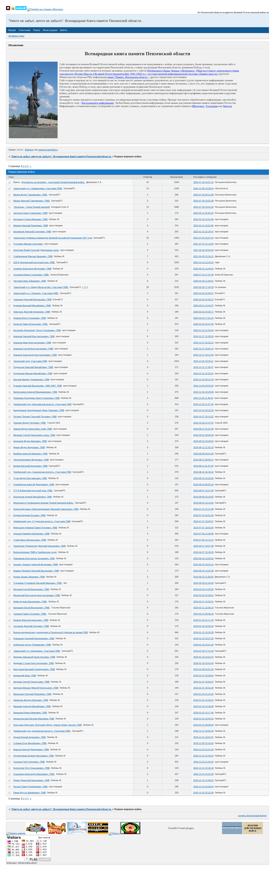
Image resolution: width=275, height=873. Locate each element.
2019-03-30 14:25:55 (203, 589)
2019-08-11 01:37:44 (203, 466)
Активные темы (16, 36)
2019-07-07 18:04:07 (203, 521)
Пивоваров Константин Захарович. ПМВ (34, 558)
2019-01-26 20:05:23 (203, 626)
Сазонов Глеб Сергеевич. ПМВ (29, 762)
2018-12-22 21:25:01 (203, 762)
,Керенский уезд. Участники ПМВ (30, 361)
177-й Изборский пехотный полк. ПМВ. (33, 490)
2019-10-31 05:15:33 (203, 410)
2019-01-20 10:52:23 (203, 657)
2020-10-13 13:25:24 (203, 262)
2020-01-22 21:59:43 (203, 330)
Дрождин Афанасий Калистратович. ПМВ (34, 657)
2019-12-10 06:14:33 (203, 379)
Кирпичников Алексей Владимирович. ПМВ (35, 392)
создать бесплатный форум (252, 815)
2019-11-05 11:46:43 (203, 398)
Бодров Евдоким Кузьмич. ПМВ (29, 515)
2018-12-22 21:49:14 (203, 756)
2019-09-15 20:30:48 (203, 435)
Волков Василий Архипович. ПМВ (30, 466)
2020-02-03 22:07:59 (203, 324)
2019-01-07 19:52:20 (203, 688)
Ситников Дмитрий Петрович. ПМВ (31, 626)
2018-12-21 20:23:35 (203, 774)
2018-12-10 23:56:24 (203, 786)
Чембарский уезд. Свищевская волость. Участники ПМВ (42, 472)
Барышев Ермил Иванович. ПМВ (30, 712)
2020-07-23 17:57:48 (203, 274)
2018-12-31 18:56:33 (203, 731)
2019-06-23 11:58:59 (203, 577)
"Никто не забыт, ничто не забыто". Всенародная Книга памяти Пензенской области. (61, 156)
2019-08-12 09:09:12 (203, 459)
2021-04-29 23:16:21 (203, 256)
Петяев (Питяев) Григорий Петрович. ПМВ (35, 416)
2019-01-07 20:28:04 (203, 675)
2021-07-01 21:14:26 (203, 244)
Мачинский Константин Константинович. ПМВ (36, 595)
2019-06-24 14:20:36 (203, 571)
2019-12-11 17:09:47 (203, 367)
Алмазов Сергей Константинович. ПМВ (33, 348)
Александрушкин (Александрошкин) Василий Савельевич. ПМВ (46, 509)
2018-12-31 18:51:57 (203, 737)
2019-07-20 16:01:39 (203, 515)
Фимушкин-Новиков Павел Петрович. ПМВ (35, 527)
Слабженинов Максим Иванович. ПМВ (33, 256)
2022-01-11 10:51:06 (203, 225)
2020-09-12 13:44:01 (203, 268)
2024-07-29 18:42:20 (203, 207)
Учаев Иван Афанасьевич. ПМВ (29, 540)
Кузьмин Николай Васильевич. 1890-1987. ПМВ (37, 386)
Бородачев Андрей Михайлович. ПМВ (32, 497)
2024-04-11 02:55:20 (203, 213)
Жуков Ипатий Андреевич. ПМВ (29, 737)
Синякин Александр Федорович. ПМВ (32, 268)
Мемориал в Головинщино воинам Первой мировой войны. (43, 503)
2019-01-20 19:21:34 (203, 644)
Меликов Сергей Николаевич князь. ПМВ (34, 435)
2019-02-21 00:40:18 (203, 614)
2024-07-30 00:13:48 (203, 194)
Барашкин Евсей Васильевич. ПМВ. (31, 607)
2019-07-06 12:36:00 (203, 533)
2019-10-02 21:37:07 (203, 423)
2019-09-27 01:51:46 (203, 429)
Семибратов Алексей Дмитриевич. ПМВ (33, 484)
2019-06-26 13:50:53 (203, 558)
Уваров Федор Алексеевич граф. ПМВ (32, 429)
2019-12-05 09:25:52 (203, 386)
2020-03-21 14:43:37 (203, 305)
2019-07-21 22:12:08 (203, 509)
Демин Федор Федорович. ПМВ (29, 447)
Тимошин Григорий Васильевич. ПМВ (32, 299)
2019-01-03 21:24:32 (203, 694)
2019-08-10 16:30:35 (203, 478)
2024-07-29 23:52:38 (203, 201)
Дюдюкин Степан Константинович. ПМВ (33, 663)
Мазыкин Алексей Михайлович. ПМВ (32, 706)
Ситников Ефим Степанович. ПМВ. (31, 274)
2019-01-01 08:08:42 (203, 725)
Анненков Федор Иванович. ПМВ (30, 441)
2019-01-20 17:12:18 (203, 651)
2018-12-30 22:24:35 (203, 743)
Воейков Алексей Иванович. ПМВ (30, 453)
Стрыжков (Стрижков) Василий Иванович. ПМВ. (37, 583)
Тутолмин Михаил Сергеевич (28, 244)
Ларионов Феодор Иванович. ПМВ (30, 700)
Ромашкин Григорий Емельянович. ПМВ (33, 638)
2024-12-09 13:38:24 (203, 188)
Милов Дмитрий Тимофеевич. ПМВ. (31, 201)
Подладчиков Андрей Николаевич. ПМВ (33, 756)
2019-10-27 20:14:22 (203, 416)
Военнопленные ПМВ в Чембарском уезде (35, 552)
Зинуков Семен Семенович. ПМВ (30, 213)
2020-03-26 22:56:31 (203, 293)
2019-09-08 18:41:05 (203, 453)
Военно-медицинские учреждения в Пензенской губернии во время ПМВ (50, 632)
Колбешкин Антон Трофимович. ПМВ (32, 644)
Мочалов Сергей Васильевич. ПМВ (31, 589)
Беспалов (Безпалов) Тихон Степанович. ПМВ (37, 330)
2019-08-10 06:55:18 (203, 484)
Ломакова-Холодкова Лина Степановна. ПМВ (36, 398)
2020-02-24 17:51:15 (203, 318)
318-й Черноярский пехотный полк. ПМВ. (34, 262)
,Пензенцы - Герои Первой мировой (31, 207)
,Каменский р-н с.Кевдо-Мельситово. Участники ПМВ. (40, 287)
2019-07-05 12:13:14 (203, 540)
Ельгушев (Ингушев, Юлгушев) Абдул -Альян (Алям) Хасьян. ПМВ (47, 725)
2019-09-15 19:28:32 (203, 441)
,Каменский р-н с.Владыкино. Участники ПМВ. (36, 651)
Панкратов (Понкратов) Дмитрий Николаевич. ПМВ (39, 546)
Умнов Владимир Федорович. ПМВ (31, 459)
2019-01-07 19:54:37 (203, 682)
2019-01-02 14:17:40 (203, 712)
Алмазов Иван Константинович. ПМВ (32, 342)
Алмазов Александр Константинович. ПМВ (35, 355)
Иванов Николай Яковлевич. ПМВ (30, 225)
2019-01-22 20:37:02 (203, 638)
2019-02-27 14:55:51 (203, 601)
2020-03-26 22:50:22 (203, 299)
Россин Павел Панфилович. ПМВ (30, 786)
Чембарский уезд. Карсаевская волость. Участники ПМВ (42, 404)
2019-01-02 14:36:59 (203, 706)
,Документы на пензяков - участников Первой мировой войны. (53, 182)
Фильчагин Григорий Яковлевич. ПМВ (32, 694)
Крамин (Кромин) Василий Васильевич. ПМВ (36, 571)
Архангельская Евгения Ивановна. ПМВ (33, 718)
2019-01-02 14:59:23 (203, 700)
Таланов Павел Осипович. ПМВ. (30, 614)
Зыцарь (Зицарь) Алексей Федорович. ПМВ (35, 564)
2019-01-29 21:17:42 (203, 620)
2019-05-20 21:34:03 (203, 583)
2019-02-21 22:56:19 (203, 607)
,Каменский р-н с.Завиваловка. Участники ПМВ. (37, 188)
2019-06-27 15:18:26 (203, 552)
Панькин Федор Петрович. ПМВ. (29, 423)
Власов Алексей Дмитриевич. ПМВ (31, 749)
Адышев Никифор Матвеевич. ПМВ (31, 533)
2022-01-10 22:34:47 (203, 231)
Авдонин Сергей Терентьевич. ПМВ (31, 682)
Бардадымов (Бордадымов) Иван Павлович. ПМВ (38, 410)
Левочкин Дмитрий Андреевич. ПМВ (31, 312)
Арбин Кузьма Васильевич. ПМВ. (30, 601)
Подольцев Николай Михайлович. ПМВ (33, 367)
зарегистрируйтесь (48, 150)
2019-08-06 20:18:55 (203, 497)
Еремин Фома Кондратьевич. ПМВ (30, 620)
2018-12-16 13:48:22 (203, 780)
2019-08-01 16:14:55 (203, 503)
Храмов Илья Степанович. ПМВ (29, 318)
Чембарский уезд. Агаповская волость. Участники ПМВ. (42, 731)
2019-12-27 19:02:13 (203, 348)
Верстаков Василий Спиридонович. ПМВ (34, 669)
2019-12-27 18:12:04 (203, 355)
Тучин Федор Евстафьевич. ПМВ (30, 478)
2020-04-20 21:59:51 (203, 281)
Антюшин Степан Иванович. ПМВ (30, 219)
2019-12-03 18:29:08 (203, 392)
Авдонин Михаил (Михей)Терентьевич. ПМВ (35, 688)
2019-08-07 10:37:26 (203, 490)
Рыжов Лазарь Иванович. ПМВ (29, 577)
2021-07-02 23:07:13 (203, 238)
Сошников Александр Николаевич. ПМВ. (34, 774)
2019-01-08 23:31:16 (203, 669)
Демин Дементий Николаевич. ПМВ (31, 780)
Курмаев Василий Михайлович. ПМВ (32, 305)
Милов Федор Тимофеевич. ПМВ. (30, 194)
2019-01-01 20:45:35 (203, 718)
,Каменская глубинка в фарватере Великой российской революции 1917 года (52, 238)
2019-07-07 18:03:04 (203, 527)
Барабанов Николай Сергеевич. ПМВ (32, 231)
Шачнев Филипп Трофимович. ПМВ (31, 379)
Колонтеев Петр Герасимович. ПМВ (31, 768)
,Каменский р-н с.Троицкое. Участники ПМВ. (36, 293)
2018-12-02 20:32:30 (203, 792)
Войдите (29, 150)
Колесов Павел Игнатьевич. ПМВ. (30, 324)
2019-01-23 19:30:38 (203, 632)
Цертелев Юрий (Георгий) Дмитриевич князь (36, 250)
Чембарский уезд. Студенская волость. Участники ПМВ (41, 521)
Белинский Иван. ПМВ (24, 675)
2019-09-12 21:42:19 (203, 447)
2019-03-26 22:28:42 (203, 595)
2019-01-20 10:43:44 (203, 663)
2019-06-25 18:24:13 (203, 564)
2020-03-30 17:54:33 (203, 287)
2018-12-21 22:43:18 (203, 768)
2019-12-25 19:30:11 (203, 361)
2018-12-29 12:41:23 (203, 749)
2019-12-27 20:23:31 (203, 342)
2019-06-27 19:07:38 (203, 546)
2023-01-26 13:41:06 (203, 219)
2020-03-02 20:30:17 (203, 312)
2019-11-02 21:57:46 (203, 404)
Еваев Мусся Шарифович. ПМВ (29, 792)
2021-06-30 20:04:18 (203, 250)
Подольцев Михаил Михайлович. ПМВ (32, 373)
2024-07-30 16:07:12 (203, 182)
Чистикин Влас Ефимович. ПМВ (29, 281)
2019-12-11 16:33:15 (203, 373)
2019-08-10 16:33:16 (203, 472)
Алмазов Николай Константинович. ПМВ (34, 336)
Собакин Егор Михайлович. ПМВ (30, 743)
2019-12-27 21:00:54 (203, 336)
